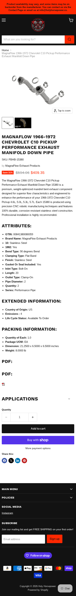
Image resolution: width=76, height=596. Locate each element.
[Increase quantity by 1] (33, 417)
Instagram (7, 513)
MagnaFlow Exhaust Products (22, 165)
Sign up (55, 538)
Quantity (6, 409)
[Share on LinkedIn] (17, 460)
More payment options (38, 448)
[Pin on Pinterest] (24, 460)
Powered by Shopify (38, 590)
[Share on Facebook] (4, 460)
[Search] (69, 39)
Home (5, 50)
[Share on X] (11, 460)
